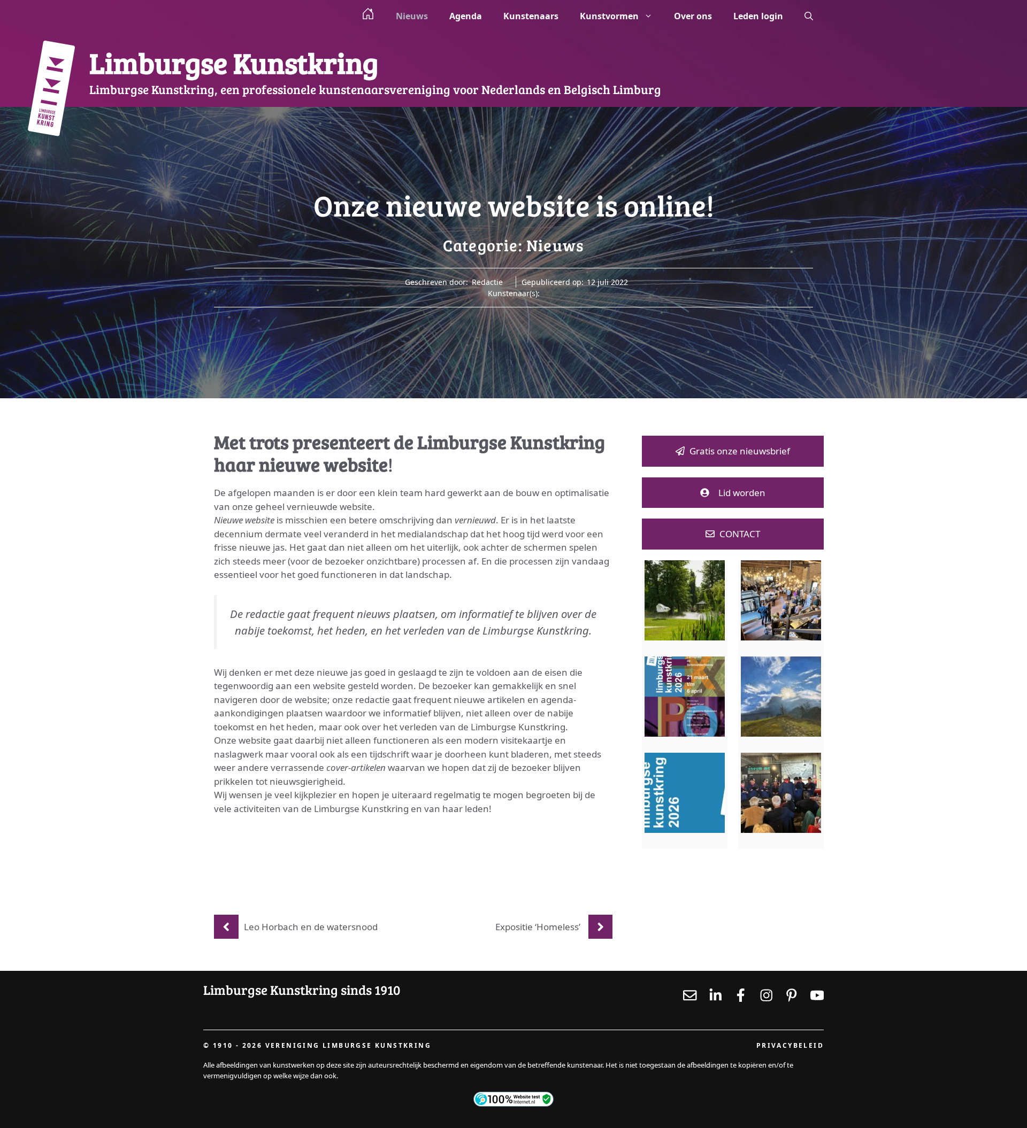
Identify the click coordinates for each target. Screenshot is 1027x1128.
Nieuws (412, 16)
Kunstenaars (530, 16)
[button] (809, 16)
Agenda (465, 16)
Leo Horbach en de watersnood (311, 927)
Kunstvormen (609, 16)
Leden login (758, 16)
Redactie (487, 282)
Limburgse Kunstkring (233, 62)
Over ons (693, 16)
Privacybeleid (790, 1045)
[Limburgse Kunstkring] (50, 90)
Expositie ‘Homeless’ (537, 927)
